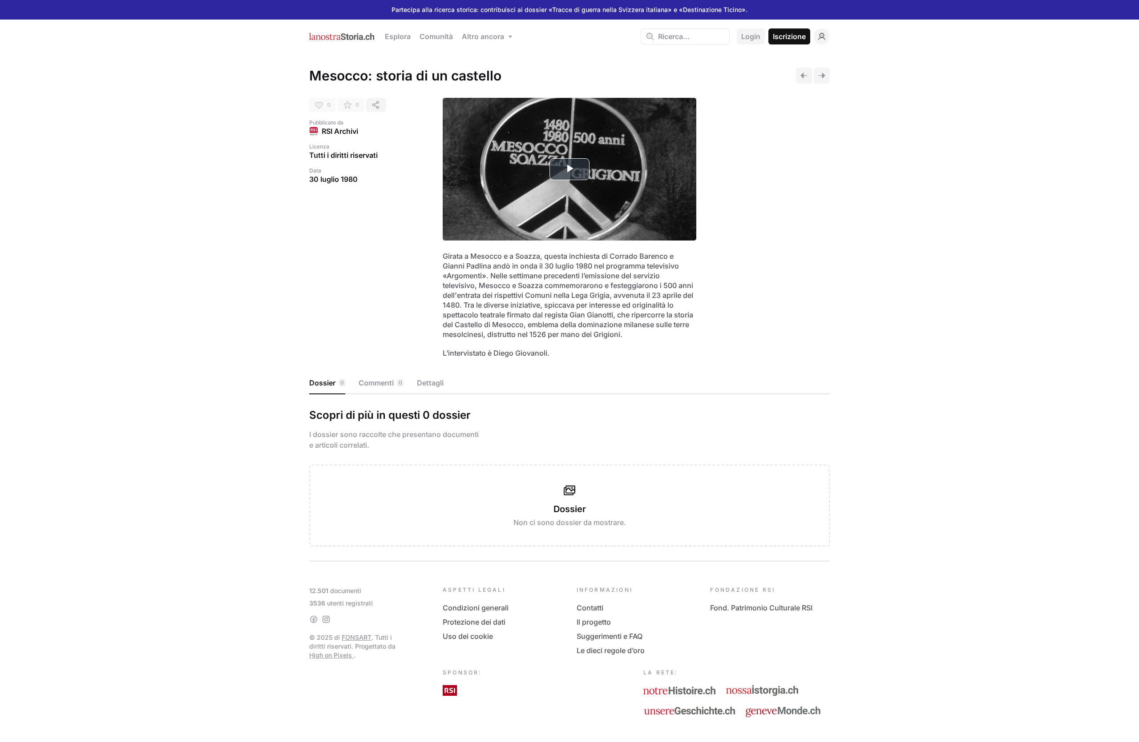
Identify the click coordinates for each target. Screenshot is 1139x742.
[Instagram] (326, 619)
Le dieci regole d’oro (611, 650)
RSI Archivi (340, 131)
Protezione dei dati (474, 622)
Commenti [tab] (380, 382)
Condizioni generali (476, 607)
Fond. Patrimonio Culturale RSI (761, 607)
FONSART (357, 637)
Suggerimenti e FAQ (609, 636)
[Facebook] (313, 619)
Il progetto (594, 622)
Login (750, 36)
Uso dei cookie (468, 636)
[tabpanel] (569, 475)
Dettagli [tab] (430, 382)
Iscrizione (789, 36)
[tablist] (569, 383)
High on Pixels (331, 655)
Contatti (590, 607)
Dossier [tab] (326, 382)
